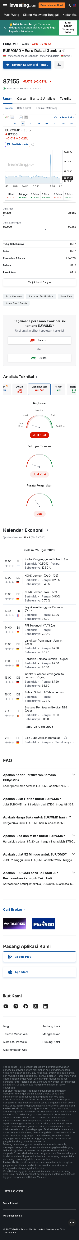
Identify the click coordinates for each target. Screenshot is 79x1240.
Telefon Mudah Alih (15, 1034)
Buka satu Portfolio (15, 1041)
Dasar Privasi (10, 1203)
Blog (6, 1026)
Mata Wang (11, 14)
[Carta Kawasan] (12, 117)
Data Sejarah (24, 108)
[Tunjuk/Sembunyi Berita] (26, 117)
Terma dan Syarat (13, 1190)
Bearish (42, 340)
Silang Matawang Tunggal (41, 14)
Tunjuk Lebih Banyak (39, 282)
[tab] (19, 389)
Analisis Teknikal (18, 376)
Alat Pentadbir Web (15, 1049)
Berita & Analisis (42, 98)
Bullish (43, 357)
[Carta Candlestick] (7, 117)
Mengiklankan (51, 1034)
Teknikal (66, 98)
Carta (21, 98)
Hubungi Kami (51, 1041)
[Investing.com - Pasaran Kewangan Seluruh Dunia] (22, 5)
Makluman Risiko (12, 1215)
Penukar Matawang (47, 108)
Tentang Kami (51, 1026)
